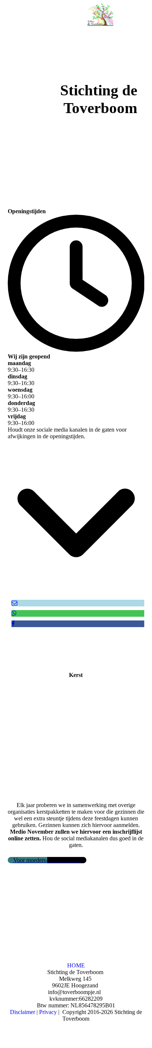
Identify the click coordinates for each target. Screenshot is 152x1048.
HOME (76, 965)
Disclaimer (22, 1012)
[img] (100, 13)
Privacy (48, 1012)
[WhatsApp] (14, 613)
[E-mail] (14, 603)
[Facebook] (13, 623)
